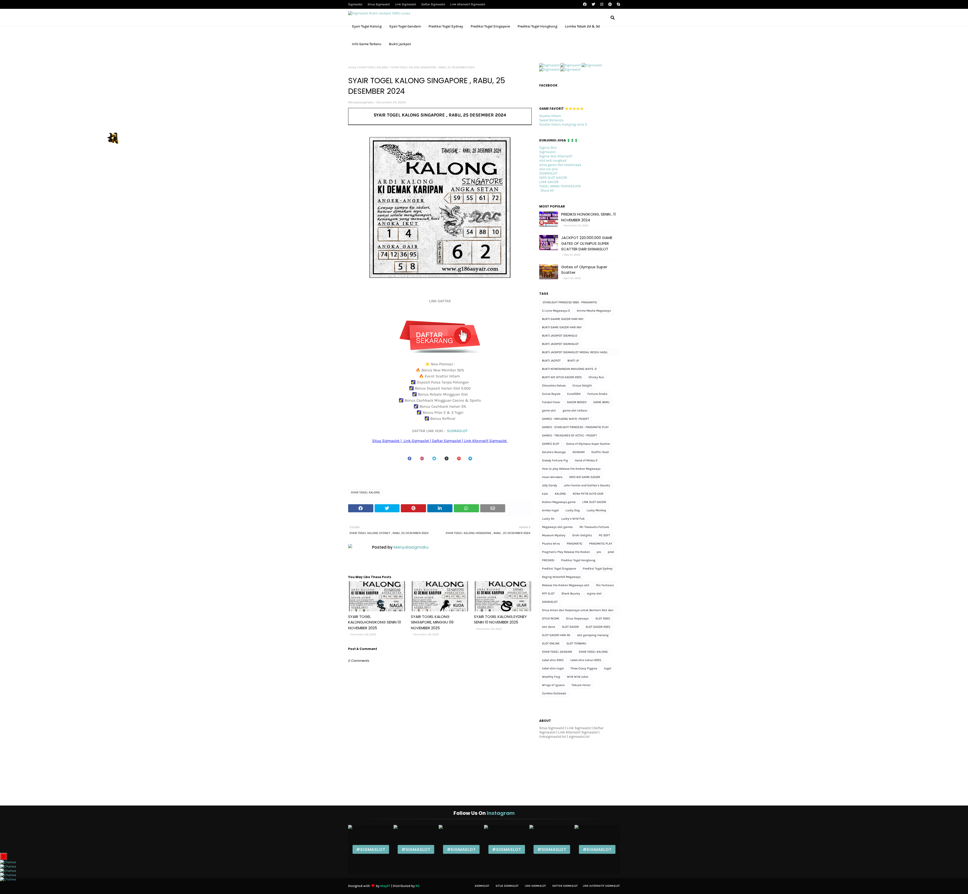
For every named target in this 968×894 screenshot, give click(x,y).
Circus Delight (582, 385)
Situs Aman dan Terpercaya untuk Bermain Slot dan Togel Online (577, 611)
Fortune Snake (597, 394)
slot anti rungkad (552, 160)
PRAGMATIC (574, 543)
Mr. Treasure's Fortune (594, 527)
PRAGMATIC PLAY (600, 543)
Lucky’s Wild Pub (573, 518)
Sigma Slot (548, 147)
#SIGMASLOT (370, 849)
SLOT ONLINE (551, 643)
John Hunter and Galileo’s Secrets (587, 485)
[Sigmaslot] (549, 65)
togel (607, 668)
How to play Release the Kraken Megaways (571, 468)
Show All (547, 190)
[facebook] (585, 4)
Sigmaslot (355, 4)
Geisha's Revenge (554, 452)
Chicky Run (596, 377)
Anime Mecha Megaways (594, 310)
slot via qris (548, 169)
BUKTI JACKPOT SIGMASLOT (560, 344)
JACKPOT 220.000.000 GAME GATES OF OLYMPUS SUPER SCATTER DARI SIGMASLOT (586, 243)
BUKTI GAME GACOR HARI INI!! (562, 327)
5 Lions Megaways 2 (556, 310)
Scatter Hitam (550, 116)
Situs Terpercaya (577, 618)
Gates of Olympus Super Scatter (584, 269)
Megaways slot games (557, 527)
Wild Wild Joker (577, 676)
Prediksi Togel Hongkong (578, 560)
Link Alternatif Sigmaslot (467, 4)
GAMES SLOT (550, 443)
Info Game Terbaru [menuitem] (366, 44)
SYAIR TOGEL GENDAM (557, 651)
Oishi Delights (582, 535)
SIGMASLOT (457, 431)
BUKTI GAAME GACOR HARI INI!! (562, 319)
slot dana (548, 627)
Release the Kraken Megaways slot (565, 585)
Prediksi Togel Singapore (559, 568)
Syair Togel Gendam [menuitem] (405, 26)
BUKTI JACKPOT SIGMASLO (559, 335)
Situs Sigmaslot (379, 4)
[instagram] (601, 4)
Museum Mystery (553, 535)
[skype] (618, 4)
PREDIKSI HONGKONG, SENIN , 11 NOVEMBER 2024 (588, 217)
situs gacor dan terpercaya (560, 165)
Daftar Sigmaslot (433, 4)
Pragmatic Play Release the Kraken (566, 552)
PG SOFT (604, 535)
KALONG (560, 493)
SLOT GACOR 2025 (598, 627)
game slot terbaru (575, 410)
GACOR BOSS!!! (577, 402)
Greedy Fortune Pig (555, 460)
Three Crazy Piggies (583, 668)
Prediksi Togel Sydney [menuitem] (446, 26)
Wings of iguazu (553, 685)
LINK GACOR (549, 182)
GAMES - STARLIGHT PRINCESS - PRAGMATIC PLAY (575, 427)
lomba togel (550, 510)
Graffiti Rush (600, 452)
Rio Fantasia (605, 585)
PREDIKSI (548, 560)
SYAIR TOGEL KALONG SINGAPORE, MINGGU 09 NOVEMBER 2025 (432, 622)
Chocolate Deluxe (554, 385)
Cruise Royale (551, 394)
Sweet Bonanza (551, 120)
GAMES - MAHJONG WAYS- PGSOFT (565, 419)
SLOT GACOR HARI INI (556, 635)
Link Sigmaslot (405, 4)
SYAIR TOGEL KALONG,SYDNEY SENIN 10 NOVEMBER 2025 (500, 619)
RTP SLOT (548, 593)
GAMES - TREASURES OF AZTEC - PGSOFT (569, 435)
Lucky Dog (572, 510)
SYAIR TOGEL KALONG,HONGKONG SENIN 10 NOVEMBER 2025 (374, 622)
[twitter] (593, 4)
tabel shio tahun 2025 (585, 660)
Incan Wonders (552, 477)
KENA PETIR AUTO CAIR (588, 493)
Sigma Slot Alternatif (555, 156)
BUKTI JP (573, 360)
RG (417, 886)
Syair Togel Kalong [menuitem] (367, 26)
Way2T (385, 886)
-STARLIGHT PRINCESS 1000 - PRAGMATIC (569, 302)
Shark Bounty (570, 593)
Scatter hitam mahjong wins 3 (563, 124)
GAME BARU (601, 402)
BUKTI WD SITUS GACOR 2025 (562, 377)
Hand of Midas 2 (586, 460)
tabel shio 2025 (553, 660)
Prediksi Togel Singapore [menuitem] (490, 26)
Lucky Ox (548, 518)
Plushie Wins (551, 543)
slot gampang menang (593, 635)
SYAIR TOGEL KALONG (373, 67)
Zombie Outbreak (554, 693)
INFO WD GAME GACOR (584, 477)
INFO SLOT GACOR (553, 177)
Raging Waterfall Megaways (561, 577)
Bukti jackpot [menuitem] (400, 44)
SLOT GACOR (570, 627)
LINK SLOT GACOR (594, 502)
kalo (545, 493)
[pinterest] (610, 4)
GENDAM (578, 452)
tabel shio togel (553, 668)
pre (599, 552)
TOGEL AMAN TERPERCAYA (560, 186)
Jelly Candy (549, 485)
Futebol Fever (551, 402)
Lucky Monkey (596, 510)
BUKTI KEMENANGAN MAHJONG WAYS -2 (569, 369)
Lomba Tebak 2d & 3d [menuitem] (582, 26)
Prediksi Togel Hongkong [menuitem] (537, 26)
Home (352, 67)
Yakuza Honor (581, 685)
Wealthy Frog (551, 676)
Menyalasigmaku (361, 102)
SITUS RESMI (550, 618)
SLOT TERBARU (576, 643)
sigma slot (594, 593)
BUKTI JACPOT (551, 360)
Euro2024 (574, 394)
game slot (549, 410)
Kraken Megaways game (559, 502)
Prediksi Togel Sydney (598, 568)
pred (611, 552)
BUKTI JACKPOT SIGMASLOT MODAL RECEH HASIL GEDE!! (575, 353)
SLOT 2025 (602, 618)
